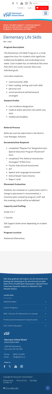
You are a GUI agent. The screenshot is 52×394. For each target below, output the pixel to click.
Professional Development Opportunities (21, 319)
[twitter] (17, 3)
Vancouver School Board (22, 377)
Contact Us (7, 382)
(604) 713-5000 (19, 354)
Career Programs (11, 307)
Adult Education (10, 301)
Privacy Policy (8, 380)
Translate (20, 8)
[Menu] (45, 13)
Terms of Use (21, 380)
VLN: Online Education (13, 325)
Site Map (33, 380)
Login (30, 8)
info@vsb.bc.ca (19, 357)
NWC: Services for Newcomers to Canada (21, 313)
